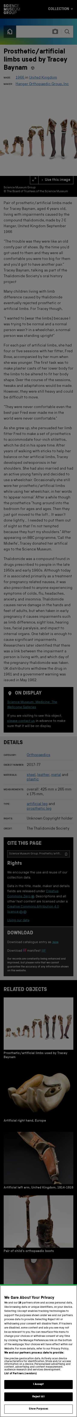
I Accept (38, 1384)
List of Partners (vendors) (20, 1373)
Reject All (38, 1396)
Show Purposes (38, 1409)
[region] (38, 1351)
